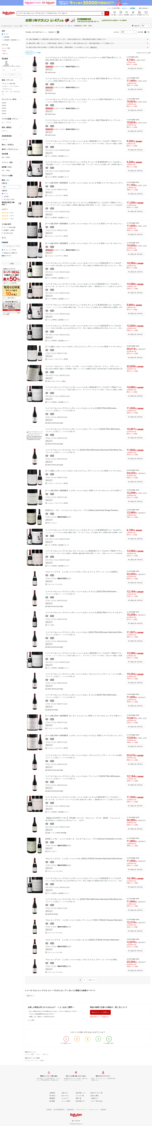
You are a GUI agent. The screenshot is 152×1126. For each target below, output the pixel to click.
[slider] (2, 66)
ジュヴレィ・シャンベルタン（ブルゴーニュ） (10, 87)
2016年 (4, 113)
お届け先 (4, 183)
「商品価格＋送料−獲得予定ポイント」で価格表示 (39, 32)
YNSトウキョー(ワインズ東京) (56, 381)
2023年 (4, 103)
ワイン (38, 1054)
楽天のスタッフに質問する (100, 1012)
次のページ (92, 980)
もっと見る (31, 1020)
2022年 (4, 105)
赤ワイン (46, 1054)
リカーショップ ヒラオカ (54, 584)
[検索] (107, 13)
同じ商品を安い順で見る (135, 68)
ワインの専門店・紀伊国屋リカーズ (58, 156)
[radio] (2, 34)
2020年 (4, 111)
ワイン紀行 (50, 625)
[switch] (19, 203)
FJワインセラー (52, 523)
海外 (8, 180)
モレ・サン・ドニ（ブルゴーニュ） (11, 93)
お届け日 (4, 190)
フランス (4, 131)
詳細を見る (93, 47)
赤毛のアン (30, 996)
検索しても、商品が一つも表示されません (42, 1016)
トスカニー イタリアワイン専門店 (57, 195)
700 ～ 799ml (6, 170)
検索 (12, 74)
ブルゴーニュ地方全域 (8, 83)
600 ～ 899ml (6, 157)
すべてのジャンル (6, 25)
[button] (144, 8)
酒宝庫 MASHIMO (52, 710)
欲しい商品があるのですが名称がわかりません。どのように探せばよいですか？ (53, 1011)
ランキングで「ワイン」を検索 (34, 1060)
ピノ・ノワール (6, 122)
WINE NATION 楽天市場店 (55, 423)
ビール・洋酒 (18, 25)
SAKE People (51, 72)
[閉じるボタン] (147, 39)
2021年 (4, 108)
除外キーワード (6, 256)
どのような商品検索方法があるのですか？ (42, 1014)
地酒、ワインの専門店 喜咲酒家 (56, 833)
